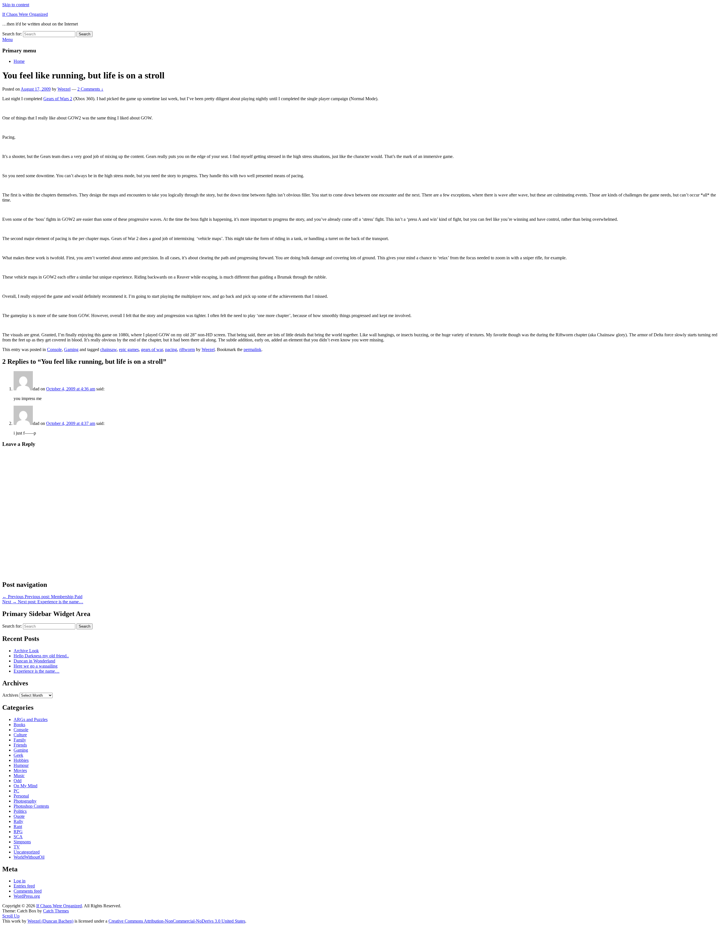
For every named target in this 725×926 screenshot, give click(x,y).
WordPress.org (27, 896)
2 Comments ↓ (90, 89)
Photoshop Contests (31, 806)
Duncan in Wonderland (34, 660)
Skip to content (15, 4)
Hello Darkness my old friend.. (41, 655)
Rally (18, 821)
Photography (25, 801)
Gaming (71, 349)
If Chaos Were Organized (25, 14)
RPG (18, 831)
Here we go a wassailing (35, 666)
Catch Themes (56, 910)
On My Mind (25, 785)
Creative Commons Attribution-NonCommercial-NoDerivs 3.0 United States (176, 921)
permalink (252, 349)
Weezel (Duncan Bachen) (50, 921)
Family (20, 739)
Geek (18, 755)
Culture (20, 734)
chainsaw (108, 349)
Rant (18, 826)
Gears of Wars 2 (57, 98)
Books (19, 724)
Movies (20, 770)
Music (19, 775)
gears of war (152, 349)
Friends (20, 745)
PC (16, 790)
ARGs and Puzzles (31, 719)
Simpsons (22, 841)
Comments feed (28, 891)
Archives (10, 695)
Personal (21, 796)
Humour (21, 765)
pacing (171, 349)
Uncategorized (27, 852)
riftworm (187, 349)
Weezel (64, 89)
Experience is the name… (36, 671)
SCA (18, 836)
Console (54, 349)
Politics (20, 811)
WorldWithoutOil (29, 857)
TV (17, 846)
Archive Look (26, 650)
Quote (19, 816)
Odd (18, 780)
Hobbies (21, 760)
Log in (19, 880)
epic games (129, 349)
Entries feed (24, 886)
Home (19, 61)
